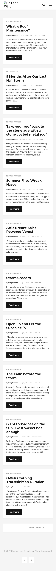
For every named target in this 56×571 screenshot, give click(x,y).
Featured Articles (13, 22)
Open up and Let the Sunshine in (23, 326)
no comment (40, 35)
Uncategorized (12, 72)
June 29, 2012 (25, 437)
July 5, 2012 (24, 383)
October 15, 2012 (26, 85)
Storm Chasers (18, 278)
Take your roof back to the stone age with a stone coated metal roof (26, 130)
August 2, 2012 (25, 237)
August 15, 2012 (25, 139)
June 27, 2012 (25, 487)
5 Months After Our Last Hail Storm (26, 78)
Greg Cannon (13, 35)
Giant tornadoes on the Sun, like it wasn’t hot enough (25, 428)
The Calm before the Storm (23, 376)
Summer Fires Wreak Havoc (23, 182)
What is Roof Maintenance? (18, 28)
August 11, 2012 (25, 189)
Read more (14, 57)
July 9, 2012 (24, 333)
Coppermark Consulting (22, 551)
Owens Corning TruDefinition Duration (25, 480)
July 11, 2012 (24, 283)
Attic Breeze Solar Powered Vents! (21, 230)
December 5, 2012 (26, 35)
